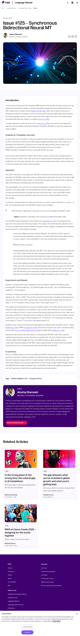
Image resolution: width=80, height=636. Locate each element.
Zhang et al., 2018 (58, 330)
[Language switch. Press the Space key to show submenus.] (72, 2)
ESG (9, 585)
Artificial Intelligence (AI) (19, 378)
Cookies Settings (27, 627)
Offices (10, 575)
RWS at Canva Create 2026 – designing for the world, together (20, 532)
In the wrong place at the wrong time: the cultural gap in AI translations (20, 478)
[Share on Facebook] (69, 36)
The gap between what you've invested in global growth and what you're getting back (56, 479)
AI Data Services (13, 597)
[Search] (68, 2)
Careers (10, 568)
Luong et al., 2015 (30, 327)
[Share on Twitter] (72, 36)
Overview (44, 568)
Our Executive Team (47, 578)
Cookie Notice (56, 621)
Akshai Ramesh (15, 34)
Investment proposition (48, 571)
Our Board (44, 575)
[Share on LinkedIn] (76, 36)
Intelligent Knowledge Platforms (17, 594)
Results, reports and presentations (51, 585)
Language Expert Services (16, 604)
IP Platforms (11, 608)
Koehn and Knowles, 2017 (41, 111)
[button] (6, 2)
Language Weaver (11, 8)
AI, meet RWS (12, 582)
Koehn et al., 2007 (12, 327)
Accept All (27, 632)
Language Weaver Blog (25, 8)
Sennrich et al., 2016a (32, 330)
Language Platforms (14, 601)
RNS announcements (47, 582)
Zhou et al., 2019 (43, 123)
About (9, 578)
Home (2, 8)
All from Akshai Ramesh (15, 423)
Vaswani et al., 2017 (49, 221)
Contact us (11, 571)
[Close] (77, 614)
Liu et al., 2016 (44, 119)
